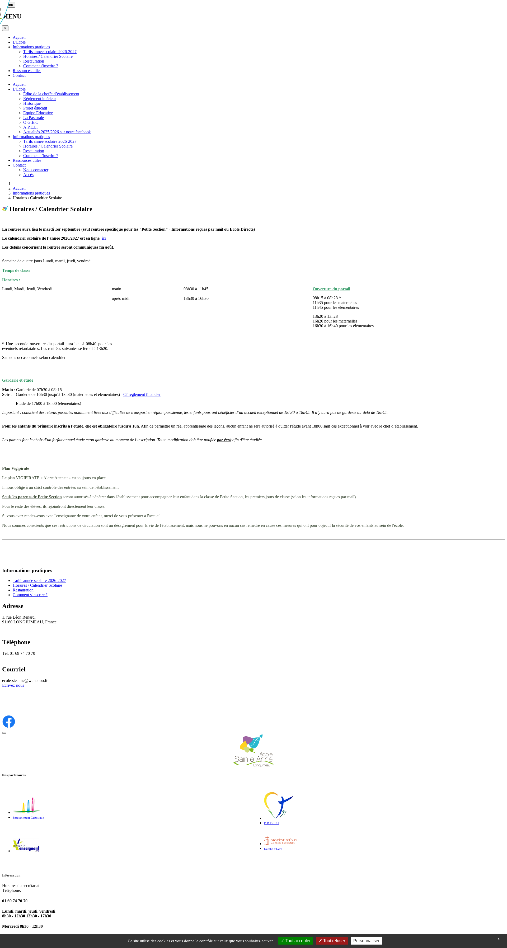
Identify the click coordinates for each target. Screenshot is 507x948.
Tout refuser (333, 940)
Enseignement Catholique (28, 817)
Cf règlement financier (142, 394)
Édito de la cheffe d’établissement (51, 94)
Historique (32, 103)
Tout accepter (297, 940)
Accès (28, 174)
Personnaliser (366, 940)
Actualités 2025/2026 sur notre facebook (57, 132)
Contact (19, 75)
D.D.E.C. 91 (271, 823)
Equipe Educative (38, 113)
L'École (19, 42)
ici (103, 238)
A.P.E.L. (30, 127)
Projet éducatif (35, 108)
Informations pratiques (31, 47)
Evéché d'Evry (273, 848)
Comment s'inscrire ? (40, 66)
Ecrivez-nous (13, 685)
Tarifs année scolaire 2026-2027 (50, 51)
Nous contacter (35, 170)
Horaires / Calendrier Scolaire (48, 56)
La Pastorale (33, 117)
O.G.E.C (30, 122)
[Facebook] (8, 726)
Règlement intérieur (39, 98)
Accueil (19, 37)
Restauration (33, 61)
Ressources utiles (27, 70)
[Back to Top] (4, 733)
